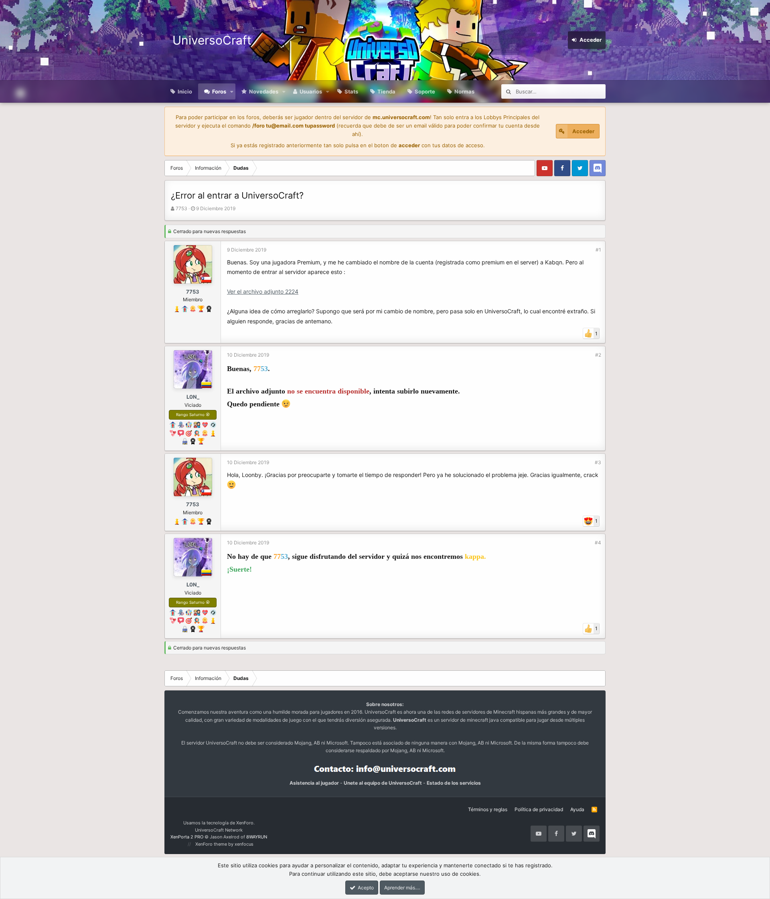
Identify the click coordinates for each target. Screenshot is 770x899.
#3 (598, 462)
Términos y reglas (487, 809)
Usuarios (311, 91)
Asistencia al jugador (314, 783)
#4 (598, 543)
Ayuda (577, 809)
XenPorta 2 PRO (186, 837)
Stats (351, 91)
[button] (231, 91)
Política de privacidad (539, 809)
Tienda (386, 91)
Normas (464, 91)
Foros (219, 91)
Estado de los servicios (454, 783)
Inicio (185, 91)
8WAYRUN (256, 837)
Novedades (263, 91)
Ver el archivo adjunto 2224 (262, 291)
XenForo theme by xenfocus (224, 844)
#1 (598, 250)
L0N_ (192, 397)
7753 (181, 208)
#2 (598, 355)
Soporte (425, 91)
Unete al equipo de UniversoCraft (383, 783)
